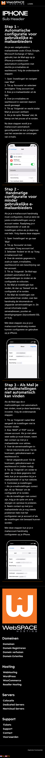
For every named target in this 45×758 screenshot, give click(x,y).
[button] (41, 2)
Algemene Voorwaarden (35, 750)
